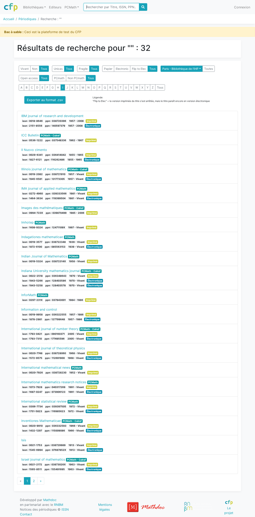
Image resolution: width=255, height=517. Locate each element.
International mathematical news (45, 367)
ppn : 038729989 (55, 445)
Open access (29, 78)
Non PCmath (76, 78)
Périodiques (27, 19)
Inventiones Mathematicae (41, 421)
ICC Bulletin (30, 135)
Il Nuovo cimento (34, 150)
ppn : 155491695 (55, 469)
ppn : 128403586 (55, 280)
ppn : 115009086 (55, 430)
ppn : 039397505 (55, 406)
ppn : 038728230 (56, 372)
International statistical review (44, 401)
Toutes (208, 68)
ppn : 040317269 (55, 387)
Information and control (39, 309)
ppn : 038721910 (55, 174)
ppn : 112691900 (55, 357)
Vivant (25, 68)
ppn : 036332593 (55, 425)
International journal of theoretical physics (53, 348)
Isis (23, 440)
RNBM (58, 505)
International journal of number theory (49, 329)
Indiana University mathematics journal (50, 271)
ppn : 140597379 (55, 125)
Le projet (228, 510)
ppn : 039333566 (56, 193)
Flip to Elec (139, 68)
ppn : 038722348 (55, 241)
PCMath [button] (70, 7)
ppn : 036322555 (55, 314)
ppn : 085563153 (55, 246)
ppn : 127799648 (55, 319)
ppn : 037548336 (55, 140)
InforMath (28, 295)
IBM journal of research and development (52, 116)
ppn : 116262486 (54, 159)
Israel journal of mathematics (43, 459)
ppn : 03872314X (55, 261)
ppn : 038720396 (55, 120)
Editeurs (55, 7)
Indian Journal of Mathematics (44, 256)
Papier (108, 68)
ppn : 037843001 (55, 299)
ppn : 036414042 (55, 154)
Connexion (242, 7)
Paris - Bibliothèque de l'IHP (180, 68)
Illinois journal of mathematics (43, 169)
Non (34, 68)
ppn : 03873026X (55, 464)
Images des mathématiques (42, 208)
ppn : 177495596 (55, 338)
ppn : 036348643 (55, 275)
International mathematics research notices (53, 382)
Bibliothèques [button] (33, 7)
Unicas (58, 68)
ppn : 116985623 (55, 411)
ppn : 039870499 (56, 212)
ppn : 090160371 (55, 333)
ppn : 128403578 (55, 285)
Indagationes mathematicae (42, 237)
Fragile (83, 68)
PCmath (59, 78)
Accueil (8, 19)
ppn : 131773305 (55, 178)
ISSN (65, 509)
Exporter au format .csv (45, 100)
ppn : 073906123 (55, 391)
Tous (44, 68)
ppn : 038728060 (55, 353)
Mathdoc (50, 500)
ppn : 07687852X (55, 449)
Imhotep (27, 222)
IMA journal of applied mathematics (48, 188)
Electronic (122, 68)
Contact (26, 514)
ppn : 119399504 (55, 198)
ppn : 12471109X (55, 227)
